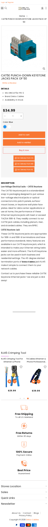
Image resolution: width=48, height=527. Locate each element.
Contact (27, 513)
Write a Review (9, 83)
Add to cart (24, 134)
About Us (16, 513)
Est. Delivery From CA (25, 158)
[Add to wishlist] (21, 367)
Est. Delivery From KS (25, 169)
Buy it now (24, 150)
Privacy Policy (25, 515)
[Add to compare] (15, 381)
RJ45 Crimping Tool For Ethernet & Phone (12, 360)
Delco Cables (32, 519)
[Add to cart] (9, 381)
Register (10, 2)
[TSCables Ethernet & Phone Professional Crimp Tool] (36, 376)
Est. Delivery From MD (25, 164)
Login (3, 2)
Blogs (36, 513)
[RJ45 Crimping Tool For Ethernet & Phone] (12, 376)
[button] (2, 8)
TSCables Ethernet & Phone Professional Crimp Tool (36, 360)
